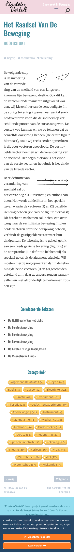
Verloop (39, 449)
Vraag (59, 449)
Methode (23, 427)
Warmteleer (28, 457)
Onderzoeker (49, 427)
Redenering (47, 434)
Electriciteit (57, 389)
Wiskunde (51, 464)
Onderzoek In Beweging (56, 4)
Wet (51, 457)
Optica (24, 434)
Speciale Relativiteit (25, 442)
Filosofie (17, 404)
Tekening (46, 58)
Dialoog (33, 389)
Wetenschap (25, 464)
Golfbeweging (25, 412)
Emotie (24, 397)
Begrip (11, 58)
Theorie (16, 449)
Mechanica (28, 58)
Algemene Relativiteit (27, 382)
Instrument (52, 412)
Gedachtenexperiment (49, 404)
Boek (14, 389)
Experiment (48, 397)
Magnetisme (24, 419)
